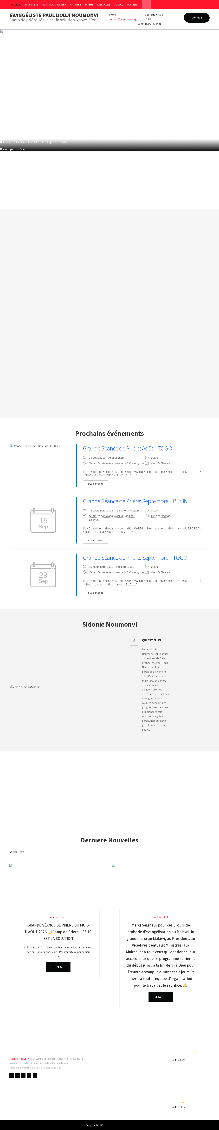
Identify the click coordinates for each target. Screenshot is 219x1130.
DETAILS (57, 967)
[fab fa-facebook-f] (181, 5)
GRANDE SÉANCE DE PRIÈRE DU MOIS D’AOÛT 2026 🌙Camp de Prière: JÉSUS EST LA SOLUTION (188, 1052)
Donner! (196, 17)
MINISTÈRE (31, 4)
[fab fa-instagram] (200, 5)
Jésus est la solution (19, 1058)
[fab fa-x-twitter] (194, 5)
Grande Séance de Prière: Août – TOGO (127, 448)
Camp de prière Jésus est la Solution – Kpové (116, 463)
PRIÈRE (89, 4)
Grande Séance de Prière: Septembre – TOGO (135, 557)
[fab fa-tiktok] (207, 5)
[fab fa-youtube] (187, 5)
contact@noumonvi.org (123, 19)
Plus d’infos (96, 484)
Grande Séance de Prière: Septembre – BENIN (135, 501)
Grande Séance (160, 463)
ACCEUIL (16, 4)
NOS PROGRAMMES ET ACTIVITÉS (61, 4)
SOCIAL (118, 4)
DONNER (132, 4)
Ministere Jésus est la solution (118, 1125)
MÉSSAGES (103, 4)
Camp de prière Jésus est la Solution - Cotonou (112, 518)
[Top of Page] (209, 1122)
